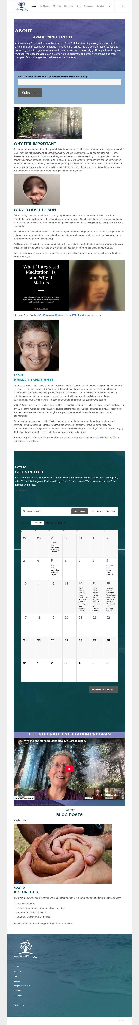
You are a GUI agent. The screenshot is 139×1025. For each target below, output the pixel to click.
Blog (15, 976)
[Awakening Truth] (21, 6)
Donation (17, 991)
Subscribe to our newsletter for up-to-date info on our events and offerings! (53, 76)
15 (94, 583)
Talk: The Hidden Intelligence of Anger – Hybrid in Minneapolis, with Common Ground (83, 601)
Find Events (79, 511)
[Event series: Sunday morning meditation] (113, 568)
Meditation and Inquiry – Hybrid (55, 549)
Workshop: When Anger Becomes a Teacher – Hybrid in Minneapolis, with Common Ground (111, 601)
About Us (17, 971)
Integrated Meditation (22, 986)
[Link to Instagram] (123, 6)
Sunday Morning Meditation (110, 572)
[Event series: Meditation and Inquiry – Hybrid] (58, 545)
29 (52, 538)
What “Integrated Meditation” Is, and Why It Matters (63, 315)
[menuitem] (33, 6)
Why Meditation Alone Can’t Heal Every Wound (96, 437)
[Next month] (27, 522)
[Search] (108, 6)
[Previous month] (22, 522)
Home (16, 966)
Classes (17, 981)
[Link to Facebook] (119, 6)
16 (108, 583)
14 (80, 583)
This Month (38, 522)
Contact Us (18, 995)
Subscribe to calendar (102, 689)
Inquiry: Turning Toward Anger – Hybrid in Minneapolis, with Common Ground (97, 601)
